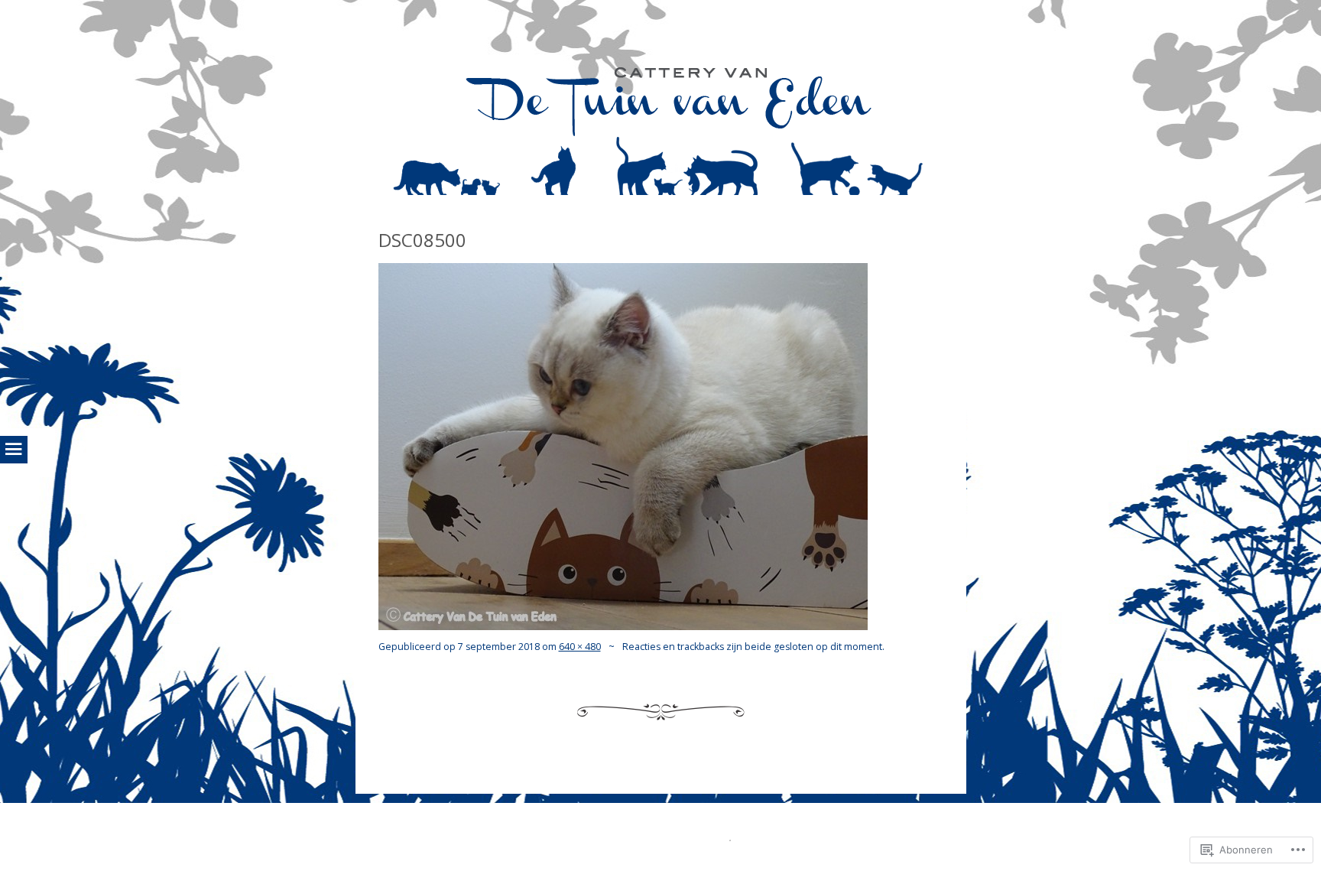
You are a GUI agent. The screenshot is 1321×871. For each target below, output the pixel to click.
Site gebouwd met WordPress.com (659, 837)
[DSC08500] (623, 625)
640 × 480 (580, 646)
